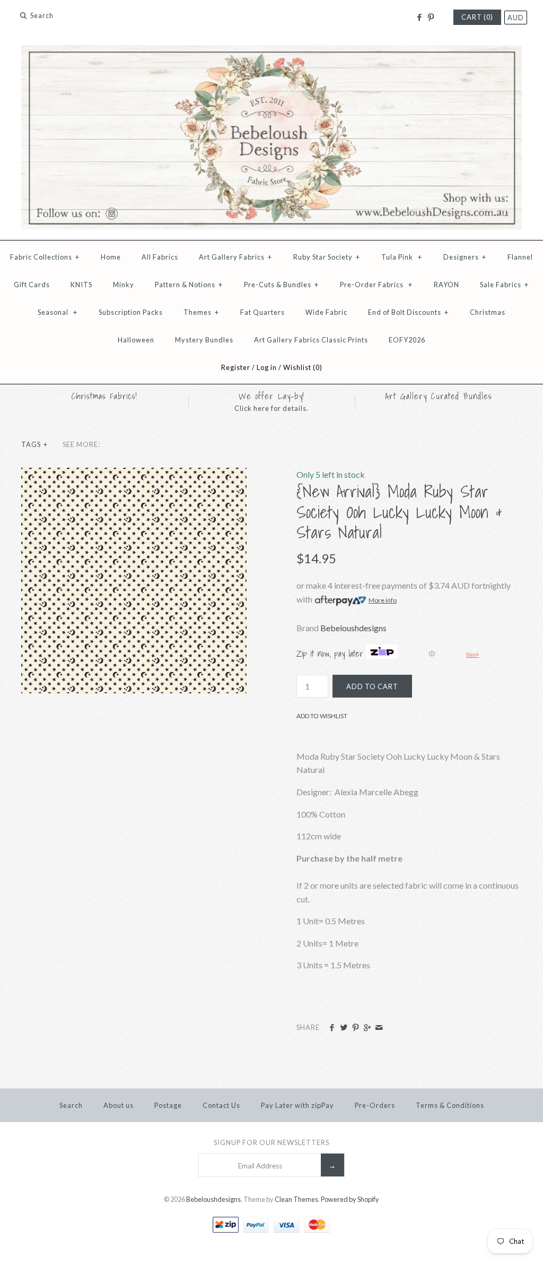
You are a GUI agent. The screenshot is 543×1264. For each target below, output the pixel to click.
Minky (123, 284)
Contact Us (221, 1105)
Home (111, 257)
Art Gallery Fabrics (235, 257)
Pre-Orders (375, 1105)
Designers (464, 257)
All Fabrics (160, 257)
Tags (34, 444)
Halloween (136, 340)
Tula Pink (401, 257)
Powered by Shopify (350, 1199)
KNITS (81, 284)
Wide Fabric (326, 312)
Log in (267, 367)
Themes (201, 312)
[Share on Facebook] (332, 1028)
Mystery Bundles (204, 340)
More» (472, 654)
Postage (168, 1105)
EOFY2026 (407, 340)
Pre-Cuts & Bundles (281, 284)
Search (71, 1105)
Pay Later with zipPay (297, 1105)
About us (118, 1105)
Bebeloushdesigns (353, 628)
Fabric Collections (45, 257)
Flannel (520, 257)
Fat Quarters (262, 312)
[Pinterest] (431, 17)
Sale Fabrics (504, 284)
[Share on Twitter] (343, 1028)
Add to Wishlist (321, 716)
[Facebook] (419, 17)
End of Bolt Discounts (408, 312)
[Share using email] (379, 1028)
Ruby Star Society (326, 257)
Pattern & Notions (189, 284)
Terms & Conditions (450, 1105)
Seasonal (57, 312)
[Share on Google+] (367, 1028)
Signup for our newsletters (271, 1142)
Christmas (487, 312)
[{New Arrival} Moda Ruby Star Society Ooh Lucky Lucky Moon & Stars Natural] (134, 474)
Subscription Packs (131, 312)
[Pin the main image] (356, 1028)
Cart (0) (477, 17)
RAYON (446, 284)
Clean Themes (296, 1199)
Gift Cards (32, 284)
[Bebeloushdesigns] (271, 52)
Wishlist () (302, 367)
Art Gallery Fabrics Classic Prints (311, 340)
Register (235, 367)
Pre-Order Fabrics (376, 284)
